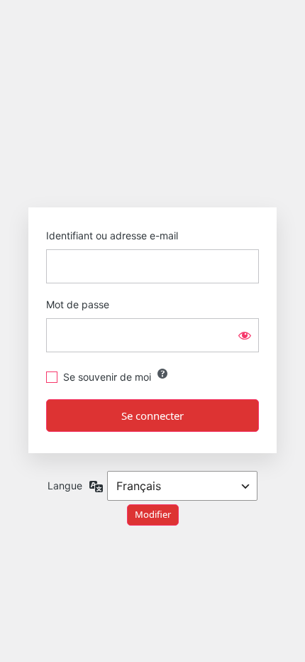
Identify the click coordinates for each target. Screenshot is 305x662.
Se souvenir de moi (107, 377)
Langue (65, 485)
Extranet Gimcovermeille (152, 160)
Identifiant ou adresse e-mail (112, 235)
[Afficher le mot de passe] (245, 335)
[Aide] (162, 373)
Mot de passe (77, 304)
